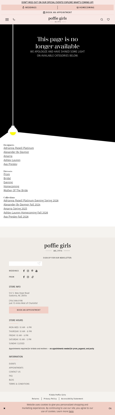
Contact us (15, 372)
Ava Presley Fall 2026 (16, 217)
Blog (11, 380)
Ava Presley (10, 164)
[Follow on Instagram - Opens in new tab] (28, 276)
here (71, 412)
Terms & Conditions (19, 384)
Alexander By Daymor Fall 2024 (22, 205)
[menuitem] (29, 7)
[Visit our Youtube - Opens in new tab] (36, 270)
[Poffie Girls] (58, 19)
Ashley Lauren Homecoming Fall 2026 (26, 213)
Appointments (16, 368)
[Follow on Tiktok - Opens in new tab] (32, 276)
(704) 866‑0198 (16, 301)
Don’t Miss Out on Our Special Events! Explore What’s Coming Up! (57, 2)
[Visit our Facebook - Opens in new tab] (24, 270)
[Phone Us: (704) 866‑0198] (14, 19)
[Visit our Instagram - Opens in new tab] (28, 270)
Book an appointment (29, 310)
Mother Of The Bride (16, 190)
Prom (7, 174)
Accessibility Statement (72, 399)
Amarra (8, 156)
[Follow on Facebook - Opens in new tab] (24, 276)
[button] (7, 19)
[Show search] (102, 19)
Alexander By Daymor (16, 152)
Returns (35, 399)
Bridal (7, 178)
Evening (8, 182)
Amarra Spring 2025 (15, 209)
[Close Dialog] (4, 408)
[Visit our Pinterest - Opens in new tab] (32, 270)
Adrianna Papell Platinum (19, 148)
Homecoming (11, 186)
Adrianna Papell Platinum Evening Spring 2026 (31, 201)
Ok (110, 408)
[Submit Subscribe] (39, 263)
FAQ (11, 376)
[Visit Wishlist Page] (108, 19)
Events (12, 364)
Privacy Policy (50, 399)
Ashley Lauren (12, 160)
